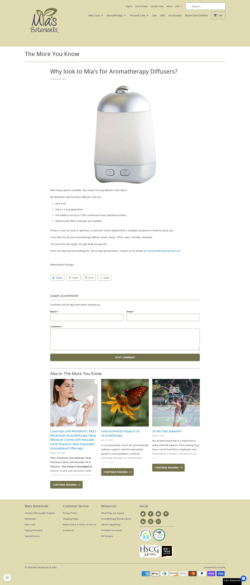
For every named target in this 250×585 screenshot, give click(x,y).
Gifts (162, 15)
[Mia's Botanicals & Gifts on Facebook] (150, 514)
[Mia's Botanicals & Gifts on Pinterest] (166, 514)
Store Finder (141, 6)
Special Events (32, 536)
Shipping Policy (70, 518)
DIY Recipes (107, 536)
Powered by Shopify (214, 567)
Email (106, 277)
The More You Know (52, 54)
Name (54, 311)
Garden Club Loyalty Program (40, 513)
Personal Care (138, 15)
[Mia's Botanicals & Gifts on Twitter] (143, 514)
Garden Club (157, 6)
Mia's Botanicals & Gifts (44, 567)
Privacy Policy (70, 513)
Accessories (175, 15)
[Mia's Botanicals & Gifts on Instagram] (150, 521)
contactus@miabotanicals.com (163, 250)
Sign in (129, 6)
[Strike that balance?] (176, 403)
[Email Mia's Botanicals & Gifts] (158, 521)
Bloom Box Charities (196, 15)
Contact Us (68, 530)
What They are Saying (112, 513)
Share (75, 277)
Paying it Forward (33, 530)
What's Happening (110, 524)
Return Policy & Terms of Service (79, 524)
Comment (56, 326)
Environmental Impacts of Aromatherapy (120, 433)
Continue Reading (65, 484)
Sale (154, 15)
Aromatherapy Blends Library (116, 518)
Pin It (91, 277)
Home (169, 6)
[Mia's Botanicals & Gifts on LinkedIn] (143, 521)
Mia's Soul (94, 15)
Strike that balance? (167, 431)
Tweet (59, 277)
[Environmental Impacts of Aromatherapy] (125, 403)
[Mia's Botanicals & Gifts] (44, 23)
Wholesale (30, 518)
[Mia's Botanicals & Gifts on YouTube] (158, 514)
